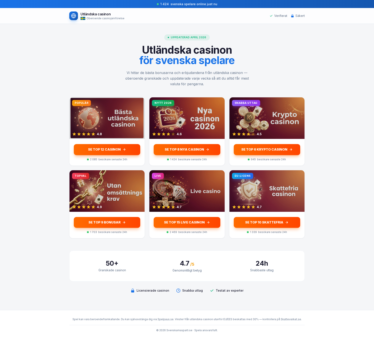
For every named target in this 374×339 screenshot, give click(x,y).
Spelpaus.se (166, 319)
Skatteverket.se (291, 319)
